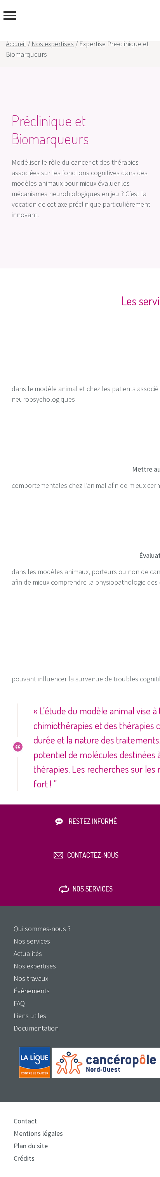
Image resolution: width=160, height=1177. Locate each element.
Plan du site (31, 1145)
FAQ (19, 1003)
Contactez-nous (92, 855)
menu (9, 15)
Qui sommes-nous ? (42, 928)
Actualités (28, 953)
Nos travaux (31, 978)
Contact (25, 1120)
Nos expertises (52, 43)
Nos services (93, 888)
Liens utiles (30, 1015)
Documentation (36, 1028)
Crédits (24, 1158)
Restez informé (93, 821)
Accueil (16, 43)
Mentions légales (38, 1133)
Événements (32, 990)
